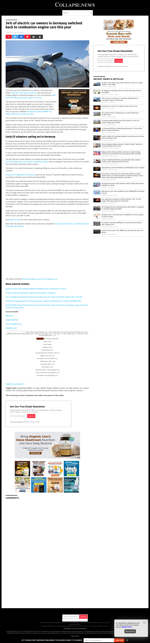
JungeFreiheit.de (12, 320)
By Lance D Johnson (114, 94)
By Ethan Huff (112, 86)
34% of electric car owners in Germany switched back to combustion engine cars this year (120, 99)
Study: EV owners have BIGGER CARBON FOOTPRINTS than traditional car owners (36, 289)
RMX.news (9, 316)
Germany (19, 390)
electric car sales (66, 388)
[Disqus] (47, 526)
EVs (14, 390)
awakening (22, 388)
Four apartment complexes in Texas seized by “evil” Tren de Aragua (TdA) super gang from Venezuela (121, 200)
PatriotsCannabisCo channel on (39, 279)
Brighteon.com (11, 328)
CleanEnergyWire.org (13, 324)
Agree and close (130, 631)
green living (28, 390)
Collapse (56, 388)
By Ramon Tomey (113, 170)
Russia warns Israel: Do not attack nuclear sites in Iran (119, 106)
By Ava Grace (112, 102)
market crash (63, 390)
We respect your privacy (64, 626)
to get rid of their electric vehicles (23, 93)
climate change (46, 388)
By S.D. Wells (112, 179)
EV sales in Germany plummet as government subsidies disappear (30, 293)
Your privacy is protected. (16, 421)
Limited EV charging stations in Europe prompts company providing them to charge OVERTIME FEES (43, 301)
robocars (79, 390)
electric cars (78, 388)
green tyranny (51, 390)
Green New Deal (39, 390)
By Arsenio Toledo (113, 156)
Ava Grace (20, 32)
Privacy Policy (75, 636)
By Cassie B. (112, 108)
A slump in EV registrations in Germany (20, 175)
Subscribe (119, 640)
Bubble (29, 388)
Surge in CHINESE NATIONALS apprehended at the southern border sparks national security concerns (121, 161)
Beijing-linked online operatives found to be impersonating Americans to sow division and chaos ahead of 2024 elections (121, 153)
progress (71, 390)
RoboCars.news (15, 220)
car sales (36, 388)
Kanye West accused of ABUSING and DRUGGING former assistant (123, 168)
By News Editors (113, 234)
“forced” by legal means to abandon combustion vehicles (27, 162)
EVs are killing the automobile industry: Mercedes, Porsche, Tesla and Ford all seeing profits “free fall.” (44, 297)
